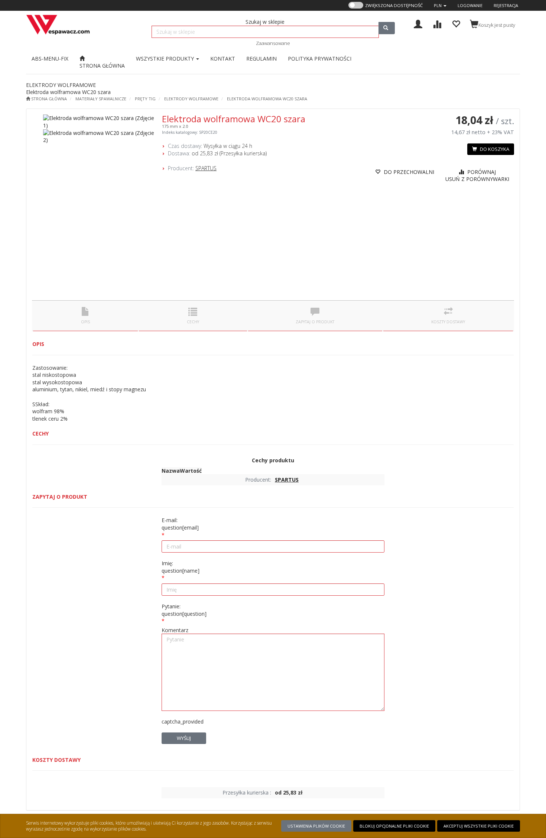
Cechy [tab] (193, 321)
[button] (440, 5)
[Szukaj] (386, 28)
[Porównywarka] (437, 23)
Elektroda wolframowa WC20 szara (267, 98)
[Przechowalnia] (456, 23)
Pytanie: (184, 610)
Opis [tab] (85, 321)
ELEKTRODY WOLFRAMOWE (191, 98)
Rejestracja (506, 5)
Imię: (180, 567)
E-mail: (180, 524)
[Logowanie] (418, 23)
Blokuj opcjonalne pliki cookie (394, 826)
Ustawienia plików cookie (316, 826)
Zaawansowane (273, 43)
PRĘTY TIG (145, 98)
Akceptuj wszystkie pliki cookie (478, 826)
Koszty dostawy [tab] (448, 321)
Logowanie (470, 5)
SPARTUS (206, 168)
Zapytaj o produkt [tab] (315, 321)
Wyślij (184, 738)
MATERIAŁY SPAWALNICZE (100, 98)
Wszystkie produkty (165, 58)
